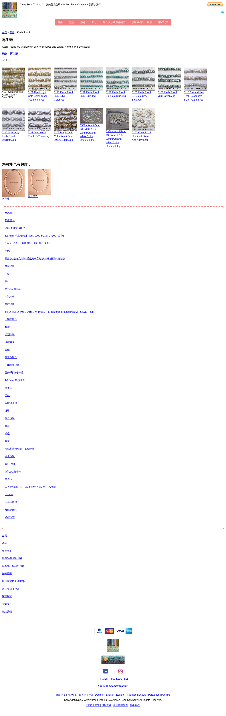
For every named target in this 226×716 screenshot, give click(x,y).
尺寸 (94, 22)
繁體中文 (60, 694)
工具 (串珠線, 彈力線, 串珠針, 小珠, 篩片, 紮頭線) (31, 486)
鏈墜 (7, 410)
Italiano (142, 694)
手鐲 (7, 251)
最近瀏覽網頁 (120, 705)
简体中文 (72, 694)
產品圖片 (10, 213)
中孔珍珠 (10, 296)
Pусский (165, 694)
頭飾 (7, 350)
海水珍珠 (10, 456)
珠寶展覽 (7, 596)
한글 (90, 694)
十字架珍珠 (11, 319)
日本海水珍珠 (12, 365)
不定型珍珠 (11, 357)
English (110, 694)
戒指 (7, 433)
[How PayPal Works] (113, 633)
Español (120, 694)
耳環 (7, 327)
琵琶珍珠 (10, 266)
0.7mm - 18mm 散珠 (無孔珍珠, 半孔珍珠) (27, 243)
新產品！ (10, 220)
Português (153, 694)
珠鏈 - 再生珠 (10, 53)
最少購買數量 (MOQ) (13, 581)
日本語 (82, 694)
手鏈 (7, 273)
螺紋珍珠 (10, 304)
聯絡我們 (163, 22)
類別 (71, 22)
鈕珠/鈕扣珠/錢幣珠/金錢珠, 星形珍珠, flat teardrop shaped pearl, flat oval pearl (49, 311)
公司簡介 (7, 604)
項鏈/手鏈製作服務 (142, 22)
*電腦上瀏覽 (93, 705)
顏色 (82, 22)
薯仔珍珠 (10, 418)
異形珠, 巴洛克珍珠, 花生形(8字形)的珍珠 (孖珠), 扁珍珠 (35, 258)
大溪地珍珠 (11, 502)
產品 (12, 32)
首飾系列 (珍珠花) (14, 372)
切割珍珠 (10, 334)
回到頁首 (106, 705)
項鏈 (7, 395)
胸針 (7, 281)
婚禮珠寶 (10, 517)
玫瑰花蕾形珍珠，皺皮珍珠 (19, 448)
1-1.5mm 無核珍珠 (15, 380)
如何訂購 (7, 573)
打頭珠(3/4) (11, 509)
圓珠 (7, 441)
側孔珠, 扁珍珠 (13, 471)
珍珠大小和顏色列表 (114, 22)
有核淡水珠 (11, 403)
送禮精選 (10, 342)
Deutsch (99, 694)
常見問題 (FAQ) (10, 589)
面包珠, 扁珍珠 (13, 289)
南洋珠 (8, 479)
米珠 (7, 426)
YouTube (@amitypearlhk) (113, 686)
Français (132, 694)
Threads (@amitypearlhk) (113, 679)
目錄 (60, 22)
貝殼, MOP (10, 464)
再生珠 (8, 388)
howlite (9, 494)
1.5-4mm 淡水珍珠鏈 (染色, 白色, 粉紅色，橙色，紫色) (34, 235)
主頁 (4, 32)
